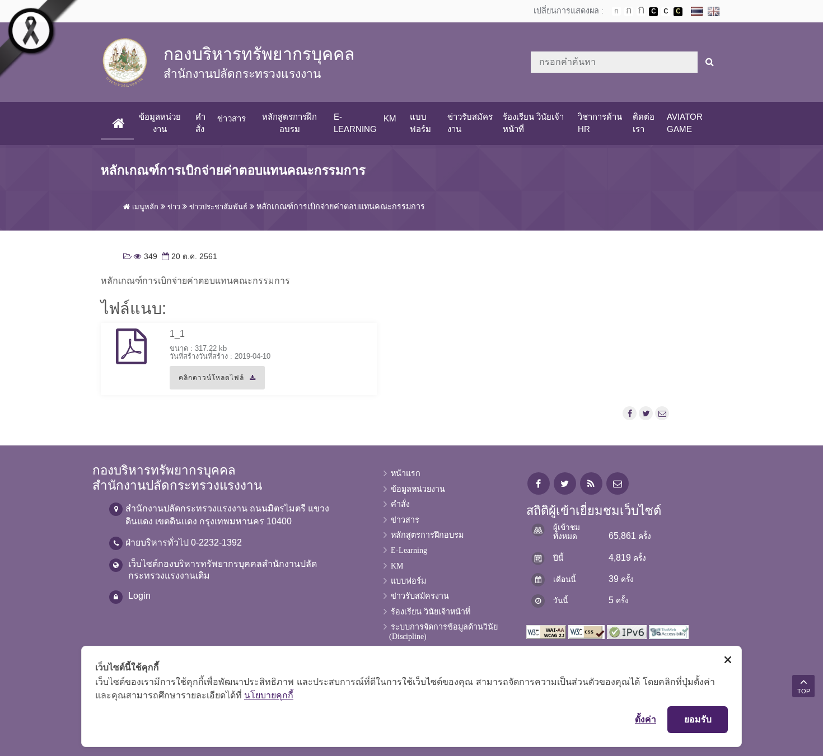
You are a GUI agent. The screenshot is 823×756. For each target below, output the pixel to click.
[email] (617, 484)
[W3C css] (586, 631)
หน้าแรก (405, 473)
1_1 (177, 334)
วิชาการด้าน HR (600, 123)
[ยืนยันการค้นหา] (709, 62)
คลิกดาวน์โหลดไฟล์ (207, 381)
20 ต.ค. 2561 (188, 256)
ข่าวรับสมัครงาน (470, 123)
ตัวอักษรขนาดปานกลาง (628, 11)
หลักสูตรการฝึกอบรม (289, 123)
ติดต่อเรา (643, 123)
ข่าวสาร (231, 118)
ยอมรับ (698, 719)
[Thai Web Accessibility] (669, 631)
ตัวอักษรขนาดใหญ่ (641, 11)
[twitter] (565, 484)
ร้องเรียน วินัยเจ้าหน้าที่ (533, 123)
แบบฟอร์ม (420, 123)
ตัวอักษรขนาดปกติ (616, 11)
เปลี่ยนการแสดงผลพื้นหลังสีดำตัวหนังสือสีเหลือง (678, 11)
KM (390, 118)
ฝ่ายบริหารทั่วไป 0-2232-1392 (183, 542)
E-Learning (355, 123)
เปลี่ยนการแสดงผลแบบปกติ (665, 11)
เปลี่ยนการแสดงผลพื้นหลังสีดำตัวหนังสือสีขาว (653, 11)
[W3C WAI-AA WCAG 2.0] (546, 631)
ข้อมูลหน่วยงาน (160, 123)
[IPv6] (627, 631)
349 (145, 256)
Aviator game (685, 123)
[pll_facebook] (630, 413)
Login (139, 595)
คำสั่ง (200, 123)
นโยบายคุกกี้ (268, 695)
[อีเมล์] (662, 413)
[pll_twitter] (645, 413)
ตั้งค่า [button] (645, 719)
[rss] (591, 484)
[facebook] (538, 484)
